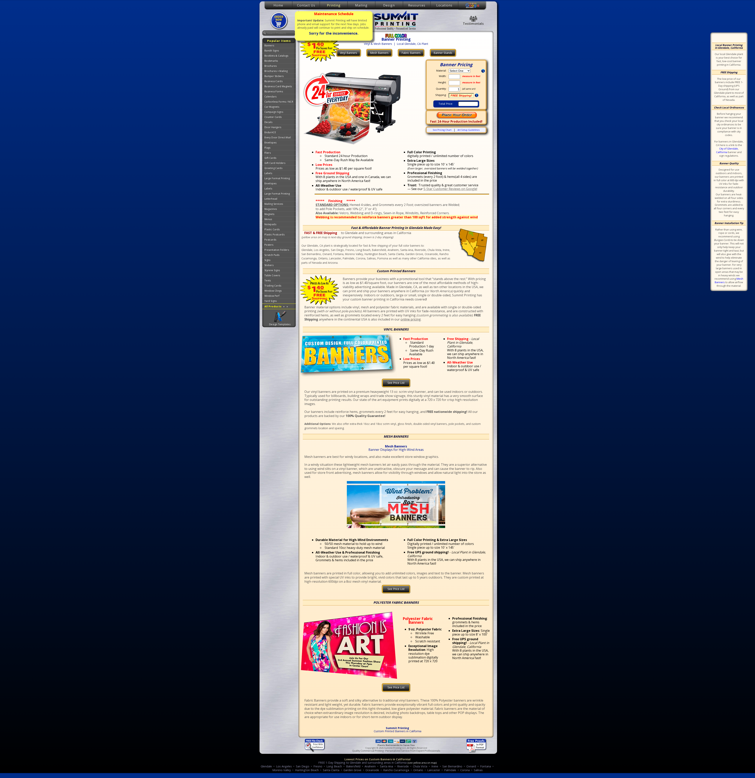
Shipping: (440, 95)
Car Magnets (271, 106)
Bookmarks (271, 60)
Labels (268, 173)
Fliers (267, 152)
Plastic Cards (272, 229)
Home (278, 5)
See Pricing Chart (442, 129)
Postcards (270, 239)
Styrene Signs (272, 270)
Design (389, 5)
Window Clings (273, 290)
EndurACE (270, 132)
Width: (442, 76)
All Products (276, 306)
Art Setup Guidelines (469, 129)
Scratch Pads (271, 255)
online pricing (411, 319)
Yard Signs (270, 301)
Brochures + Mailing (276, 71)
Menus (268, 219)
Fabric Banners (411, 53)
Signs (267, 260)
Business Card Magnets (278, 86)
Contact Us (306, 5)
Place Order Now (279, 20)
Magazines (270, 209)
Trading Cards (272, 285)
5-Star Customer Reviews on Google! (450, 189)
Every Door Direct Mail (277, 137)
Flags (267, 147)
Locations (444, 5)
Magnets (269, 214)
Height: (442, 82)
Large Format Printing (277, 178)
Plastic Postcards (274, 234)
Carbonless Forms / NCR (278, 101)
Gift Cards (270, 158)
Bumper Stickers (274, 76)
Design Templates (279, 324)
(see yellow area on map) (422, 762)
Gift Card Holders (274, 163)
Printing (334, 5)
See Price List (396, 383)
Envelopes (270, 142)
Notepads (270, 224)
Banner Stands (443, 53)
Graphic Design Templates (280, 317)
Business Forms (273, 91)
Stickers (268, 265)
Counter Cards (273, 117)
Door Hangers (272, 127)
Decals (268, 122)
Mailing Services (273, 204)
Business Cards (273, 81)
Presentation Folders (276, 250)
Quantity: (441, 88)
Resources (416, 5)
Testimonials (473, 19)
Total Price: (445, 103)
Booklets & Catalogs (276, 55)
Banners (269, 45)
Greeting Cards (273, 168)
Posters (268, 244)
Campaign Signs (273, 112)
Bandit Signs (271, 50)
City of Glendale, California (727, 150)
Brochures (270, 66)
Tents (267, 280)
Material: (441, 70)
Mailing (361, 5)
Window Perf (271, 296)
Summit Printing (396, 20)
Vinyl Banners (348, 53)
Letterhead (270, 198)
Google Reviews (472, 5)
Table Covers (272, 275)
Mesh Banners (379, 53)
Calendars (270, 96)
